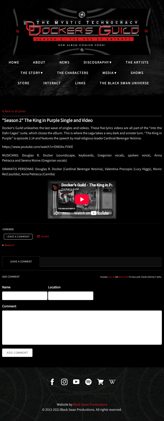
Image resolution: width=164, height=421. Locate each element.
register (123, 276)
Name (6, 287)
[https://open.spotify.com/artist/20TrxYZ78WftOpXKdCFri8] (88, 382)
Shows (137, 73)
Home (14, 62)
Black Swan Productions (90, 404)
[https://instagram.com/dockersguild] (64, 382)
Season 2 (9, 245)
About (39, 62)
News (65, 62)
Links (80, 83)
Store (23, 83)
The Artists (137, 62)
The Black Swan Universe (124, 83)
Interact (52, 83)
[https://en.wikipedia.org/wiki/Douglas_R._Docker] (112, 382)
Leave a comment (18, 236)
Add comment (17, 353)
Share (45, 236)
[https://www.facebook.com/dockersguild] (52, 382)
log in (111, 276)
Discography (96, 62)
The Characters (72, 73)
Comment (9, 306)
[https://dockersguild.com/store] (100, 382)
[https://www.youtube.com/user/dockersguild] (76, 382)
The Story (30, 73)
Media (108, 73)
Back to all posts (15, 111)
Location (54, 287)
